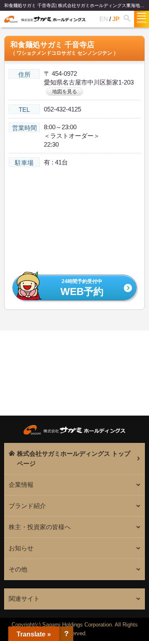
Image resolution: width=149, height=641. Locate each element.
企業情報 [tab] (21, 484)
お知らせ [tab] (21, 548)
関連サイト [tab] (24, 598)
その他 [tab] (18, 569)
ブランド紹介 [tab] (27, 505)
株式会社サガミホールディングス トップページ (73, 458)
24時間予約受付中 (81, 288)
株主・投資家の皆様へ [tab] (40, 526)
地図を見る (64, 91)
